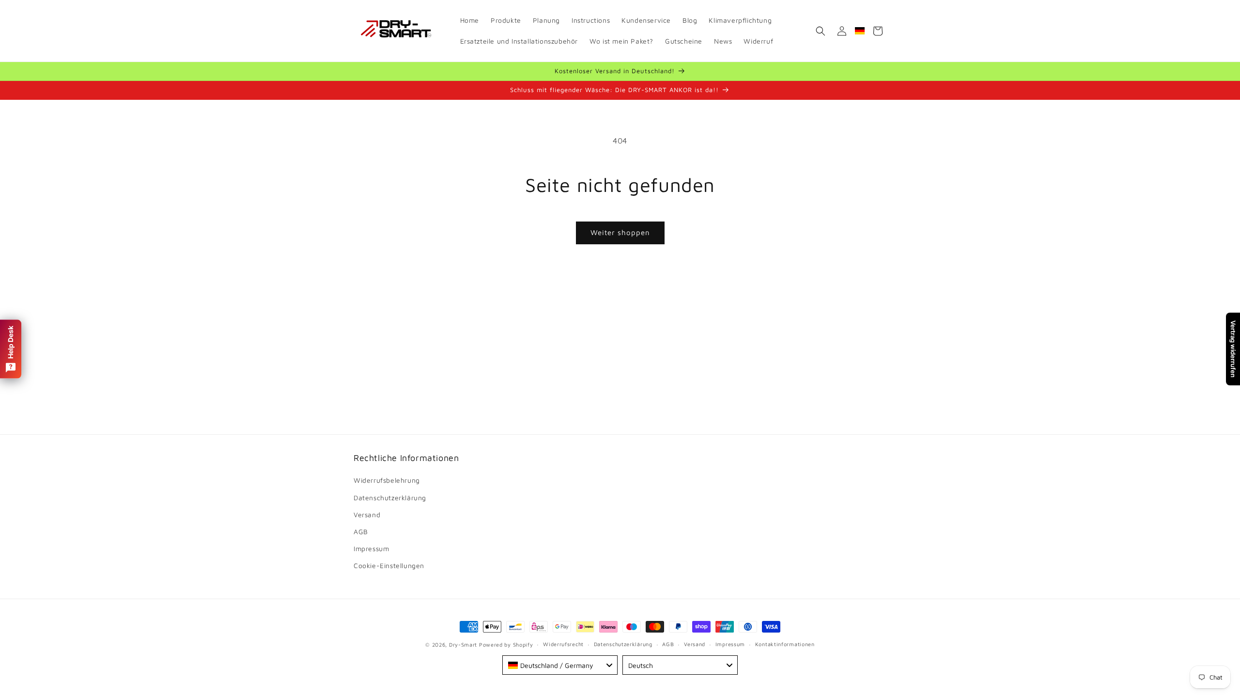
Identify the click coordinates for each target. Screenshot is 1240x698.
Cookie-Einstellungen (389, 565)
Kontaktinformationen (785, 644)
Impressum (371, 548)
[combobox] (560, 665)
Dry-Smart (463, 644)
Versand (367, 514)
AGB (361, 531)
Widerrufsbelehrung (387, 480)
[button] (820, 31)
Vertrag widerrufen (1233, 349)
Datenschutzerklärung (390, 497)
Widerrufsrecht (563, 644)
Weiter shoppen (620, 232)
